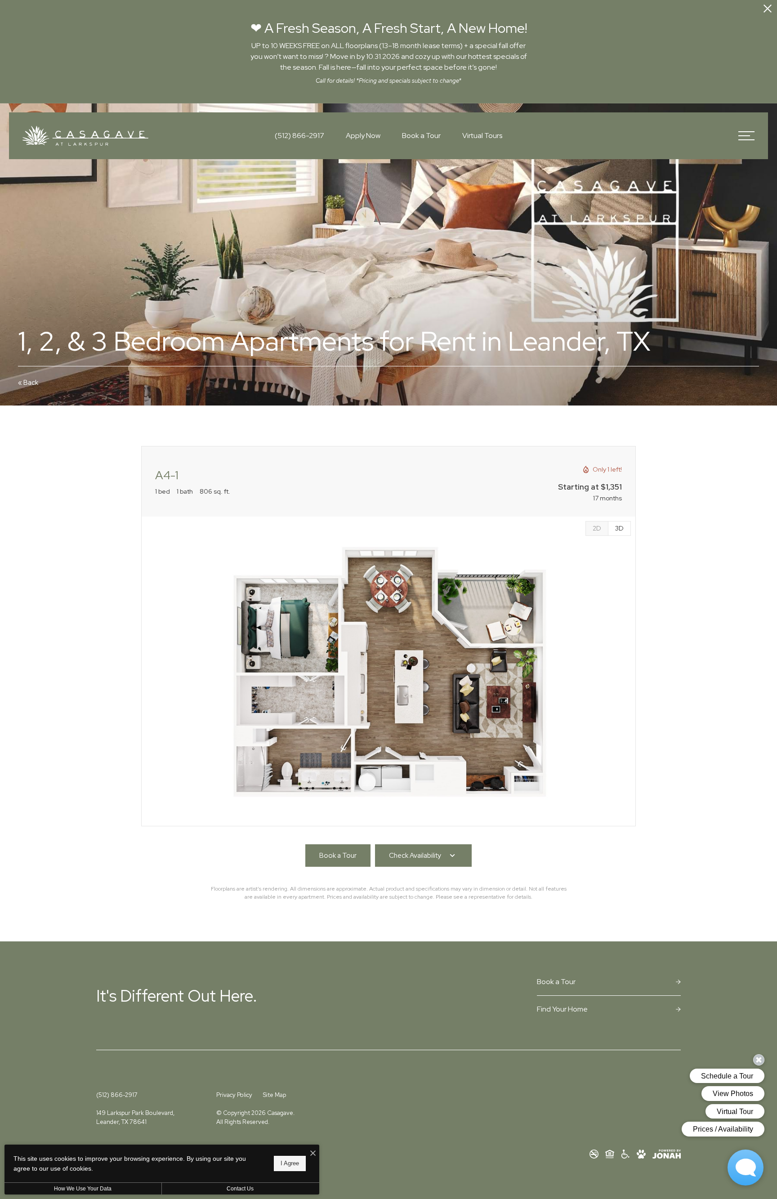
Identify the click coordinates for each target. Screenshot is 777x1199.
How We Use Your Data (83, 1189)
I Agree (290, 1163)
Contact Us (240, 1189)
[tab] (596, 528)
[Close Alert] (767, 10)
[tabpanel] (388, 671)
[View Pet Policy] (641, 1154)
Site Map (274, 1095)
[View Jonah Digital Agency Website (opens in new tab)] (666, 1154)
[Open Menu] (746, 136)
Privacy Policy (234, 1095)
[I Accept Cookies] (313, 1153)
